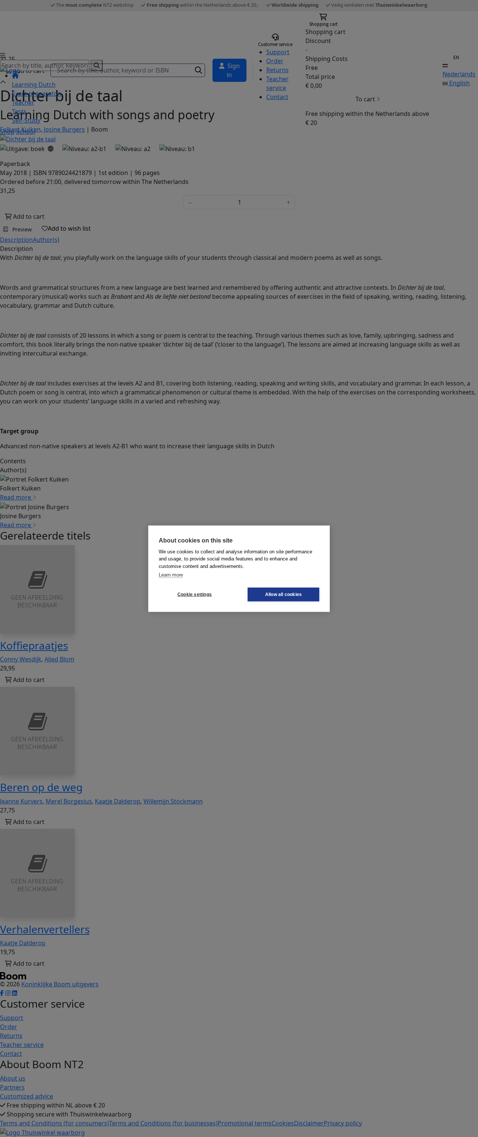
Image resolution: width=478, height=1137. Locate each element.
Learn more (171, 575)
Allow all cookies (283, 594)
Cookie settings (194, 594)
